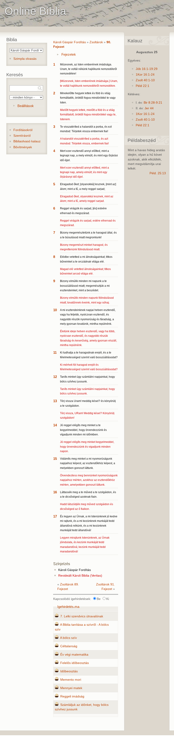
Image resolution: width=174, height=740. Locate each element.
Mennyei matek (71, 688)
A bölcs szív (68, 638)
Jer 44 (149, 108)
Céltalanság (68, 646)
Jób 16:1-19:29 (146, 69)
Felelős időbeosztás (74, 663)
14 (55, 425)
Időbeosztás (69, 671)
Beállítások (25, 106)
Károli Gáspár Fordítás (69, 42)
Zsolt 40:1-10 (145, 80)
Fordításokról (22, 130)
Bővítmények (22, 147)
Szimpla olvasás (24, 58)
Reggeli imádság (72, 696)
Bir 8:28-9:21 (153, 102)
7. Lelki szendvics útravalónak (81, 616)
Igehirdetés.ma (68, 607)
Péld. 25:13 (158, 173)
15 (55, 459)
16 (55, 492)
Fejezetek (68, 54)
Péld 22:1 (142, 86)
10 (55, 310)
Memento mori (70, 679)
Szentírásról (22, 135)
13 (55, 401)
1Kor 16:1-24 (145, 74)
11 (55, 352)
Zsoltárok (96, 42)
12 (55, 377)
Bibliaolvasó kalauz (27, 141)
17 (55, 516)
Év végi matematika (74, 654)
